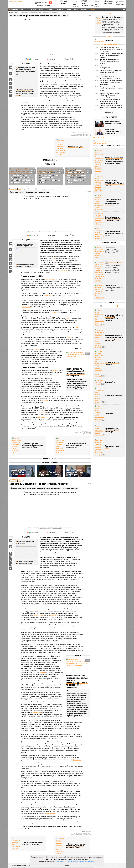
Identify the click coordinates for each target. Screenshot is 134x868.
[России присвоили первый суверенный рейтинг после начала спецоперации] (78, 359)
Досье (109, 13)
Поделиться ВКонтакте (10, 67)
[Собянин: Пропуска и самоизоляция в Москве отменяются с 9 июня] (99, 219)
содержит (55, 370)
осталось (45, 400)
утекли (42, 672)
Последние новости (109, 44)
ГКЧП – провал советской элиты (97, 7)
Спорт (76, 9)
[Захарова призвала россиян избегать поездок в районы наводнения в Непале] (60, 846)
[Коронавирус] (99, 40)
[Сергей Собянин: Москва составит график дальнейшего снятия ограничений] (99, 202)
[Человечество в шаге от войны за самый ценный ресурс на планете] (99, 395)
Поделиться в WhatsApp (10, 83)
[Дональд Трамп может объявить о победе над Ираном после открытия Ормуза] (16, 445)
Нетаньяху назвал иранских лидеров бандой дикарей (75, 472)
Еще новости (109, 112)
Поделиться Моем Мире (10, 73)
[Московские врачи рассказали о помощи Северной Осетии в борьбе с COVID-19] (99, 183)
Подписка (40, 5)
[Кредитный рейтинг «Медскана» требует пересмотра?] (99, 430)
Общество (60, 9)
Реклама (47, 5)
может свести (41, 412)
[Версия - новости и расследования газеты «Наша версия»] (21, 5)
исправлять (50, 813)
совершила (37, 712)
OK (67, 864)
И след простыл (75, 5)
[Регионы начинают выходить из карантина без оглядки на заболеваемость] (99, 291)
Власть (41, 9)
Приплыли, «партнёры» (120, 4)
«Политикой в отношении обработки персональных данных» (76, 861)
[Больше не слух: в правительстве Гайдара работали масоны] (99, 252)
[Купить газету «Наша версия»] (36, 3)
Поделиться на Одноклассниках (10, 79)
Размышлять (77, 760)
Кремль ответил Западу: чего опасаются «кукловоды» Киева (21, 472)
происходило (50, 279)
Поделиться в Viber (10, 87)
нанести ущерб (38, 615)
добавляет (41, 418)
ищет (69, 337)
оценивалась (62, 270)
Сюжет (109, 36)
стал (53, 258)
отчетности (49, 295)
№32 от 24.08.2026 (42, 2)
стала (78, 328)
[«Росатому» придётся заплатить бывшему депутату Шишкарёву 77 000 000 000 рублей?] (99, 447)
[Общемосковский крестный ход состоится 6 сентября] (16, 844)
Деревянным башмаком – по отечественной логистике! (25, 265)
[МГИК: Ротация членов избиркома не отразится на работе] (99, 233)
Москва (92, 9)
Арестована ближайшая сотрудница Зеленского (49, 473)
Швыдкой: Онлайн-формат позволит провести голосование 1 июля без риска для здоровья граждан (25, 92)
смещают (37, 349)
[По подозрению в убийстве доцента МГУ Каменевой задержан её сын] (60, 445)
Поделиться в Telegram (10, 91)
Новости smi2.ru (14, 479)
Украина (33, 9)
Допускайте (54, 615)
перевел (68, 318)
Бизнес (69, 9)
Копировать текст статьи (10, 95)
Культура (84, 9)
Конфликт (50, 9)
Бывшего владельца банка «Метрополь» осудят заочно (24, 562)
